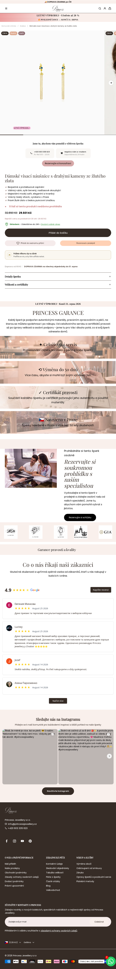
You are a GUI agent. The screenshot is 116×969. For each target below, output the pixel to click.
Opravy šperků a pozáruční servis (93, 876)
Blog (48, 885)
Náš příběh (10, 863)
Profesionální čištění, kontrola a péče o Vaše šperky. (58, 350)
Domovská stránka (9, 26)
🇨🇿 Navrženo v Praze (58, 419)
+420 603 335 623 (17, 828)
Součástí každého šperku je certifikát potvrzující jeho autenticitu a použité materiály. (58, 400)
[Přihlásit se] (104, 8)
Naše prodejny (12, 868)
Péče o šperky (53, 876)
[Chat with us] (111, 961)
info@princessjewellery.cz (22, 824)
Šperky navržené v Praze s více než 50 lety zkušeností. (58, 425)
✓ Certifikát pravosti (58, 392)
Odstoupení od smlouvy (89, 868)
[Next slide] (111, 82)
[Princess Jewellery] (58, 8)
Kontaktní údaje (54, 863)
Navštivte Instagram (58, 791)
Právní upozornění (14, 885)
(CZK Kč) (13, 942)
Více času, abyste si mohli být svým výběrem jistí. (58, 375)
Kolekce (23, 26)
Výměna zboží (83, 863)
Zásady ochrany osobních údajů (22, 876)
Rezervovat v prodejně (85, 243)
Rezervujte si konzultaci (58, 163)
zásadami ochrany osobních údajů (59, 930)
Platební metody (85, 881)
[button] (6, 8)
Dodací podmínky (14, 881)
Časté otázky (53, 881)
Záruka (80, 872)
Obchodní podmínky (16, 872)
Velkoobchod (53, 890)
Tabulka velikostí (54, 872)
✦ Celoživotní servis (58, 344)
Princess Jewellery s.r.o (25, 955)
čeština (27, 942)
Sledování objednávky (57, 868)
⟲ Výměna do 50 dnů (58, 369)
